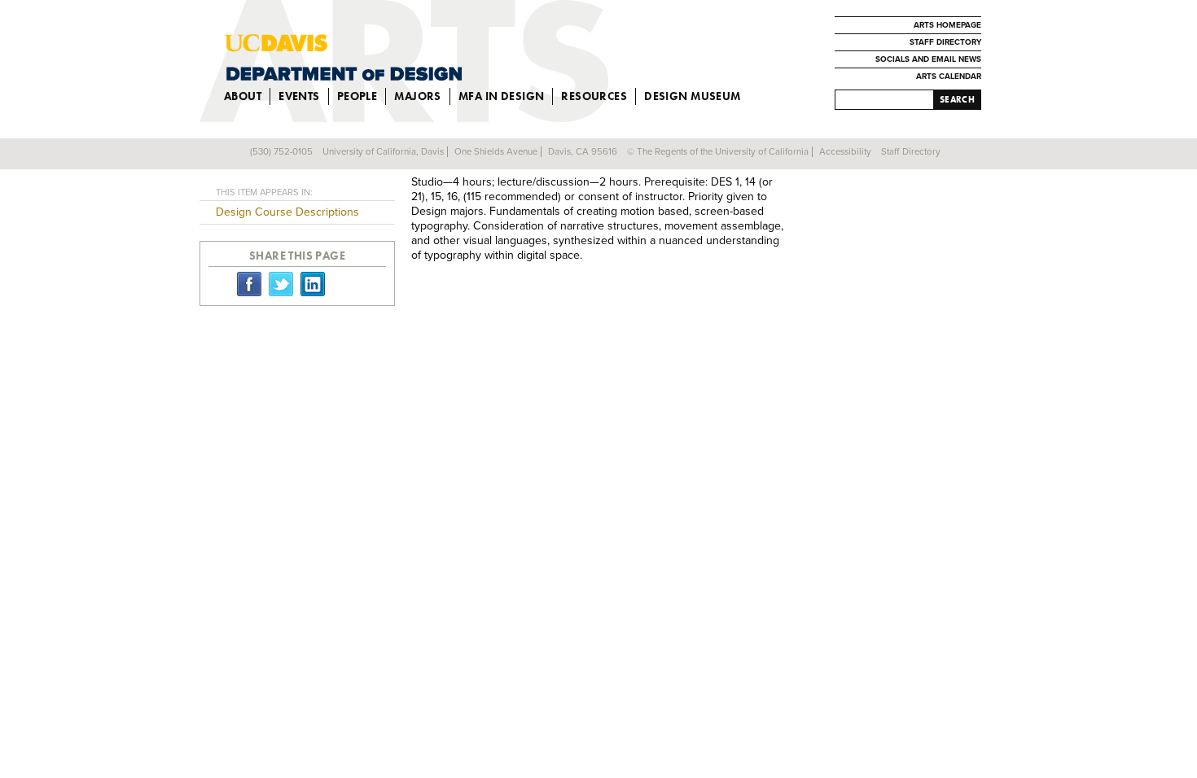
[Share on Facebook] (249, 284)
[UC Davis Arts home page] (437, 57)
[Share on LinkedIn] (313, 284)
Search (957, 99)
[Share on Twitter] (281, 284)
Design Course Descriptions (287, 212)
